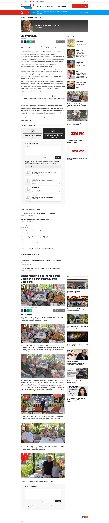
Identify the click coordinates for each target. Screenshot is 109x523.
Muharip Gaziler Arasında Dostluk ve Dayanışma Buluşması (50, 12)
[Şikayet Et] (59, 175)
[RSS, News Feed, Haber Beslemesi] (86, 517)
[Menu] (74, 6)
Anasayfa (24, 17)
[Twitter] (25, 41)
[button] (57, 41)
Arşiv (37, 1)
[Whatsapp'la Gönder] (30, 41)
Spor (52, 6)
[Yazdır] (33, 41)
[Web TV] (84, 1)
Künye (51, 517)
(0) (38, 175)
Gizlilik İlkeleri (60, 517)
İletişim (55, 517)
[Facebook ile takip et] (83, 517)
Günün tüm (84, 12)
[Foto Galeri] (87, 1)
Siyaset (47, 6)
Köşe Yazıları (40, 6)
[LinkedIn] (27, 41)
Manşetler (25, 1)
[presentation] (25, 12)
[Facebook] (22, 41)
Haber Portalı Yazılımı (27, 521)
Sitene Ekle (42, 1)
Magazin (63, 6)
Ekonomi (57, 6)
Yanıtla (34, 175)
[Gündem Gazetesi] (27, 6)
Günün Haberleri (32, 1)
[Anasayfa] (21, 1)
